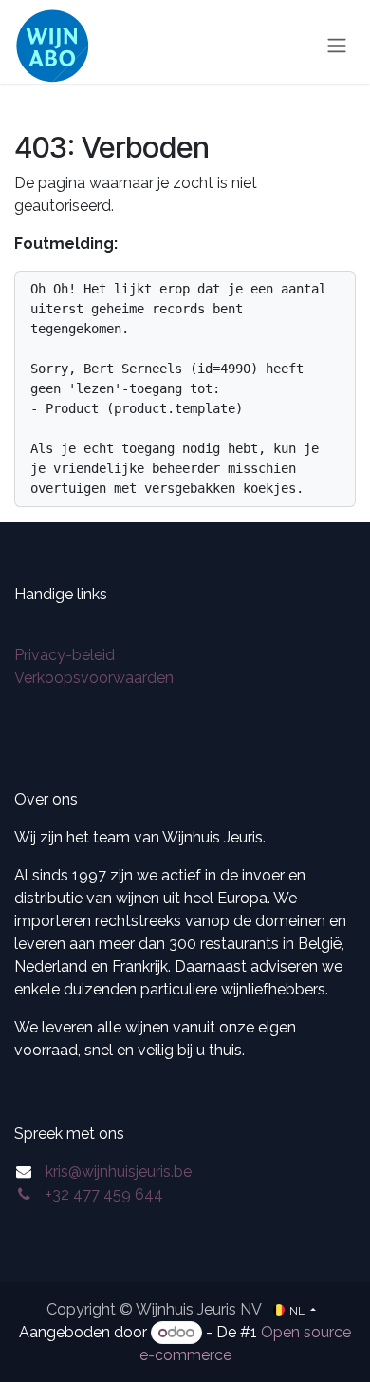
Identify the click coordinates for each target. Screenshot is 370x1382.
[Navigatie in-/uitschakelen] (337, 46)
